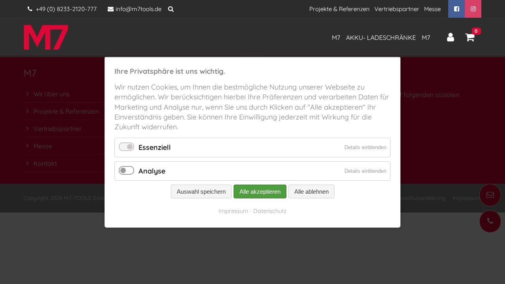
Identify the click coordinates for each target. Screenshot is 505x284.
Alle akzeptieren (260, 191)
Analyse (151, 171)
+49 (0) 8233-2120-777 (65, 9)
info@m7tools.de (138, 9)
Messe (432, 9)
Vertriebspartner (396, 9)
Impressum (233, 211)
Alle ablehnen (311, 191)
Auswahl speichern (201, 191)
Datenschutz (269, 211)
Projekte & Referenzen (339, 9)
